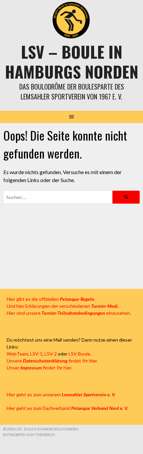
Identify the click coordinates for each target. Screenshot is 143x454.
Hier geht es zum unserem (61, 394)
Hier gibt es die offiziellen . (51, 299)
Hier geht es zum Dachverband (67, 408)
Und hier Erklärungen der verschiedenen (63, 306)
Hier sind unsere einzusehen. (69, 313)
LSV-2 (51, 354)
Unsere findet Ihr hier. (52, 360)
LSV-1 (36, 354)
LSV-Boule (79, 354)
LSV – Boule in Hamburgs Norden (71, 61)
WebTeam (17, 354)
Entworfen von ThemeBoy (29, 434)
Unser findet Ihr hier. (39, 367)
